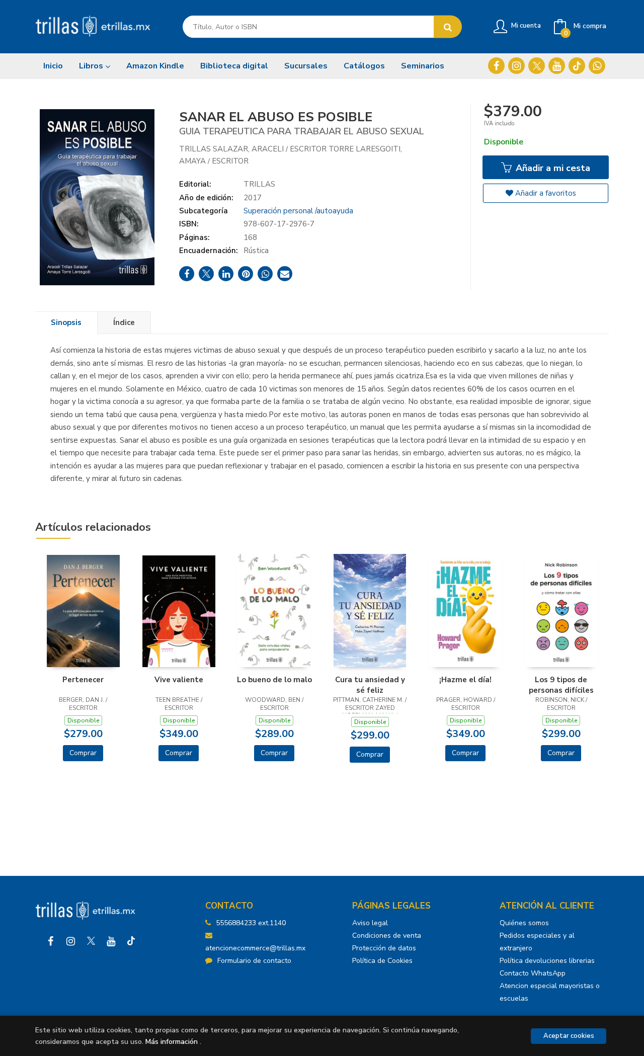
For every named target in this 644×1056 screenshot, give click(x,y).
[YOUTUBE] (556, 65)
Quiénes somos (524, 923)
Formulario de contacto (254, 960)
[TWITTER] (536, 65)
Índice (124, 322)
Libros (92, 65)
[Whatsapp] (597, 65)
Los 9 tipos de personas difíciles (561, 685)
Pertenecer (83, 680)
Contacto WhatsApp (533, 973)
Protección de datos (384, 948)
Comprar (83, 753)
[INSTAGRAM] (516, 65)
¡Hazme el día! (465, 680)
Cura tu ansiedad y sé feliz (370, 685)
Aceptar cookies (568, 1035)
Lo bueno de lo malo (274, 680)
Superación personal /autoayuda (298, 211)
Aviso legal (370, 923)
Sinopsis (66, 322)
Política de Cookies (382, 960)
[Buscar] (448, 27)
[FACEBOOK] (496, 65)
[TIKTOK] (577, 65)
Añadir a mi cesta (551, 168)
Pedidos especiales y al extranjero (537, 942)
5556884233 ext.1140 (251, 923)
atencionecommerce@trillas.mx (255, 948)
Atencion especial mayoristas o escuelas (550, 992)
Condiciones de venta (386, 935)
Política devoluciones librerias (547, 960)
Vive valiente (178, 680)
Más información (171, 1041)
